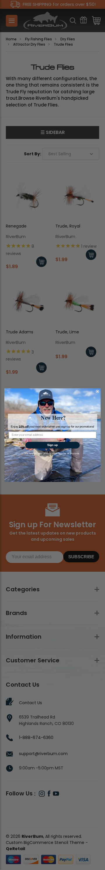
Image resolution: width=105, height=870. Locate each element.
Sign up (52, 444)
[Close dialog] (97, 391)
